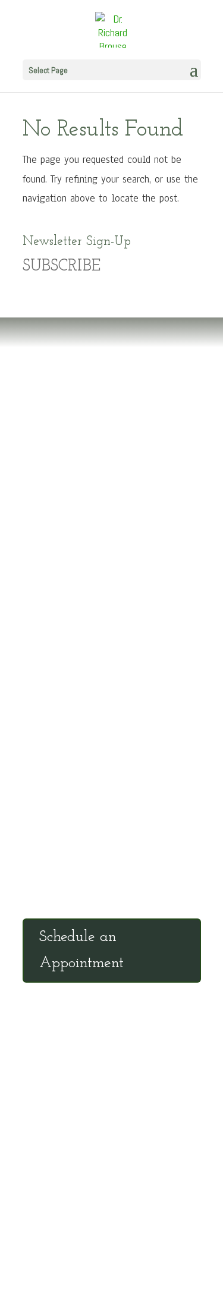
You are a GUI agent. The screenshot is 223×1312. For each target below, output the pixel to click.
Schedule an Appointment (81, 950)
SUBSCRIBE (61, 267)
